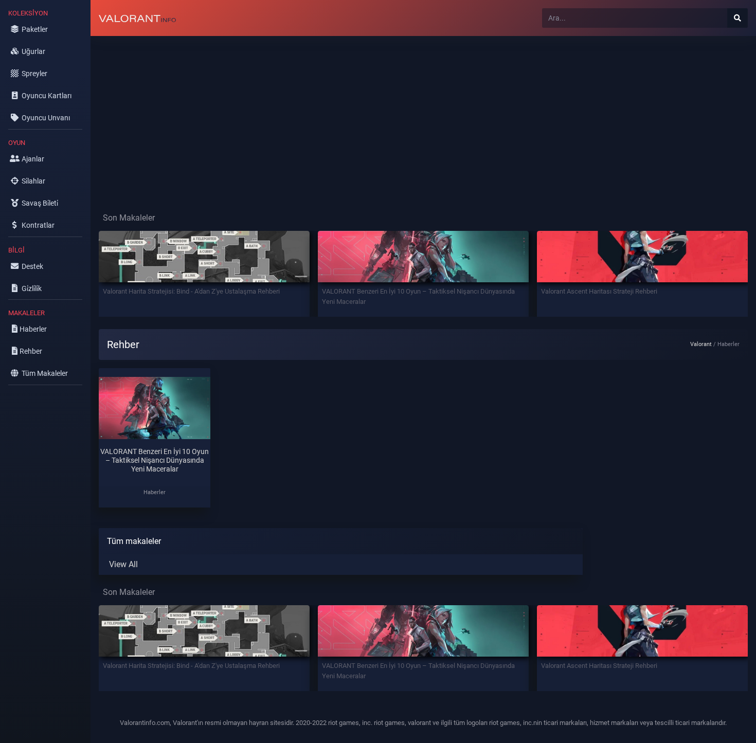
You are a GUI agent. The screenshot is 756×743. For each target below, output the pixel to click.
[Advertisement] (399, 116)
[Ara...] (737, 18)
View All (123, 564)
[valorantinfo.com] (137, 18)
